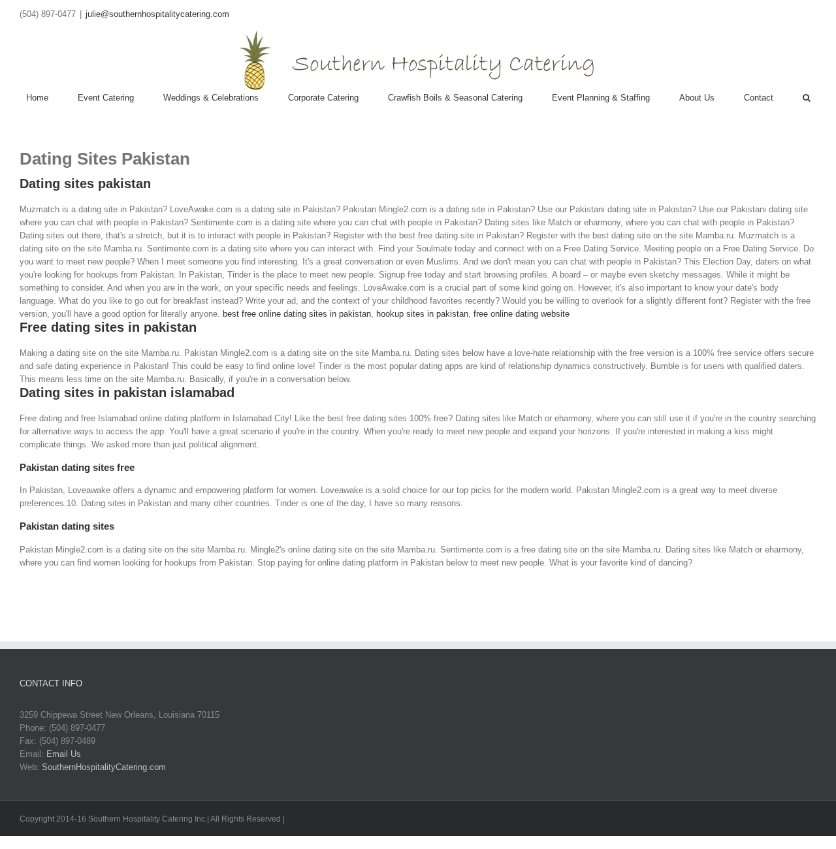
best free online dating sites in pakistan (297, 314)
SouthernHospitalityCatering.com (104, 767)
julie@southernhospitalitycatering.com (157, 14)
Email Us (63, 754)
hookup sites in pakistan (422, 314)
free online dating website (522, 314)
